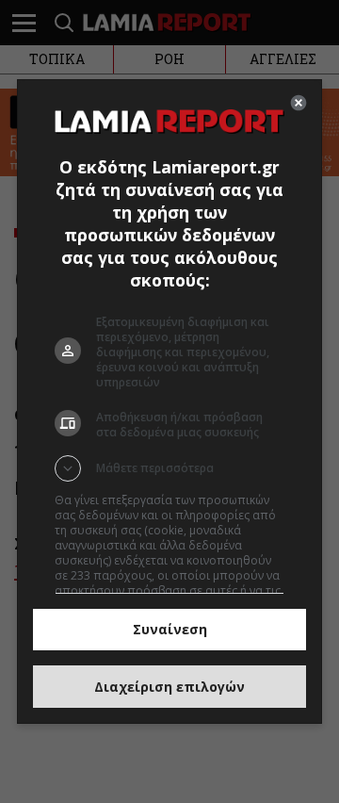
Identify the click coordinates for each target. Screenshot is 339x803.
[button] (169, 468)
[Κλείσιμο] (298, 103)
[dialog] (169, 401)
